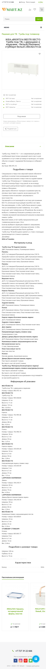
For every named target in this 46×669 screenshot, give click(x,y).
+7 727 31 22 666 (8, 2)
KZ (39, 2)
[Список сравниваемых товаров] (30, 10)
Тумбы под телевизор (29, 34)
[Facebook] (15, 660)
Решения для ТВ (9, 34)
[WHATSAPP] (31, 660)
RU (42, 2)
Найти (39, 19)
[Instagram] (20, 660)
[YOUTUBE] (25, 660)
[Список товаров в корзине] (42, 11)
